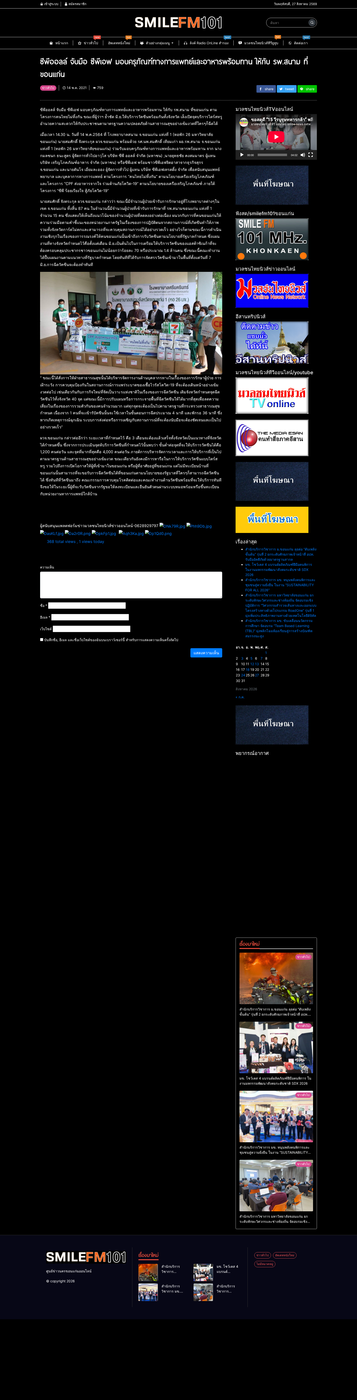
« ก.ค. (240, 697)
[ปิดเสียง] (302, 154)
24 (243, 675)
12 (252, 664)
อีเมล (45, 617)
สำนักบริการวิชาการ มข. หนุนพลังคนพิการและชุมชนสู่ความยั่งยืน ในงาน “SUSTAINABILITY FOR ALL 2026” (280, 585)
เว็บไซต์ (46, 629)
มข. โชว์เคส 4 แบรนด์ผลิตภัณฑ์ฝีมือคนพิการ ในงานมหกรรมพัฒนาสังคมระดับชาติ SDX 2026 (278, 569)
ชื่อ (43, 605)
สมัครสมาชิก (77, 4)
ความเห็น (47, 567)
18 (248, 669)
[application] (276, 137)
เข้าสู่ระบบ (50, 4)
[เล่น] (241, 154)
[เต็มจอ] (310, 154)
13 (257, 664)
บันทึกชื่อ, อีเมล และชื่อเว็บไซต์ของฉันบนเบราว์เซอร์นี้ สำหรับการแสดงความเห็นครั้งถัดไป (111, 640)
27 (257, 675)
